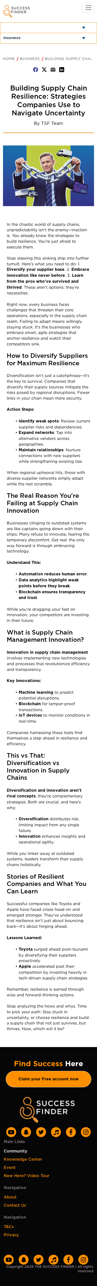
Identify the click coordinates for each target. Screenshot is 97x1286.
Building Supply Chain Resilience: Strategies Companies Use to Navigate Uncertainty (69, 58)
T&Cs (9, 1227)
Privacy (11, 1235)
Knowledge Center (23, 1159)
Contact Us (15, 1205)
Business (30, 58)
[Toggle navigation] (88, 8)
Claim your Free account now (48, 1079)
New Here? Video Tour (26, 1176)
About (10, 1197)
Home (9, 58)
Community (15, 1151)
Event (10, 1168)
